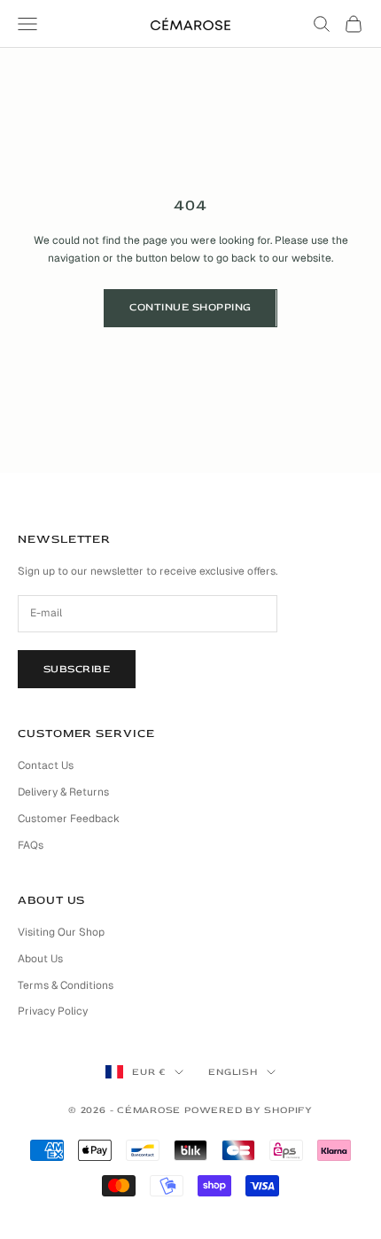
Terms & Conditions (65, 985)
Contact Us (46, 765)
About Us (40, 959)
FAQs (30, 845)
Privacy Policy (53, 1011)
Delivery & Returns (63, 792)
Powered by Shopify (248, 1110)
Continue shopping (190, 307)
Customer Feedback (69, 819)
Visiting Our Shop (61, 932)
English (232, 1072)
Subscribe (76, 669)
